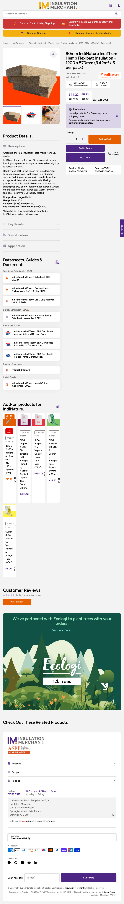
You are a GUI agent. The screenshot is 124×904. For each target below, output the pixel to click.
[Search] (117, 13)
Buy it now (85, 157)
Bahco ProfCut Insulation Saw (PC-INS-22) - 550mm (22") (9, 460)
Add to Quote (85, 148)
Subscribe (88, 877)
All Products (18, 43)
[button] (4, 5)
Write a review (16, 602)
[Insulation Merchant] (58, 5)
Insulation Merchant (74, 888)
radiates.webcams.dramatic (38, 821)
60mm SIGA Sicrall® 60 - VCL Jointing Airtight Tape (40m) (9, 547)
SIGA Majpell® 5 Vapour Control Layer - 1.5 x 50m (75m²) (38, 454)
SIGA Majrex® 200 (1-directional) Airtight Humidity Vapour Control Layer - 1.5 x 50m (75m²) (24, 464)
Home (5, 43)
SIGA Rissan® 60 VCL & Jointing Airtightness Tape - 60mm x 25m (53, 457)
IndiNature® (73, 77)
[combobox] (62, 13)
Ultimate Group (108, 892)
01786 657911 (15, 794)
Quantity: (70, 132)
